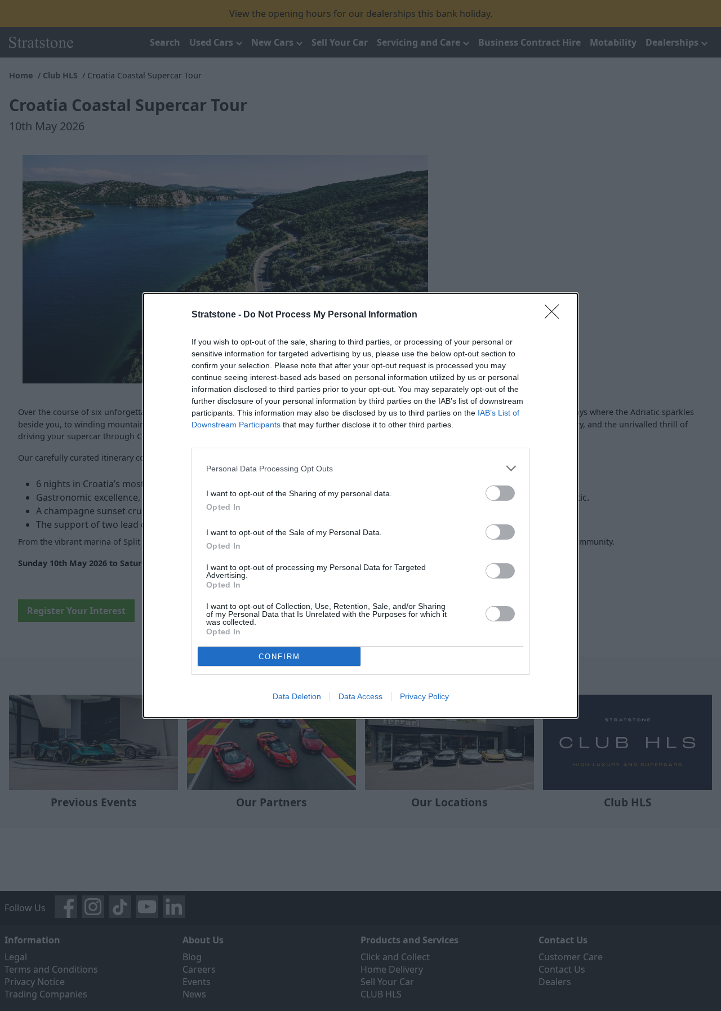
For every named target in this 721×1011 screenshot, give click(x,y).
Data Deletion (297, 696)
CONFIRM (279, 656)
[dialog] (360, 505)
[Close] (555, 315)
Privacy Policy (424, 696)
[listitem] (360, 468)
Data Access (360, 696)
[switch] (500, 493)
